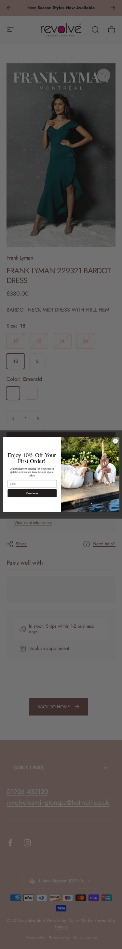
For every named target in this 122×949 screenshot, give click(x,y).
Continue (32, 492)
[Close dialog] (115, 440)
